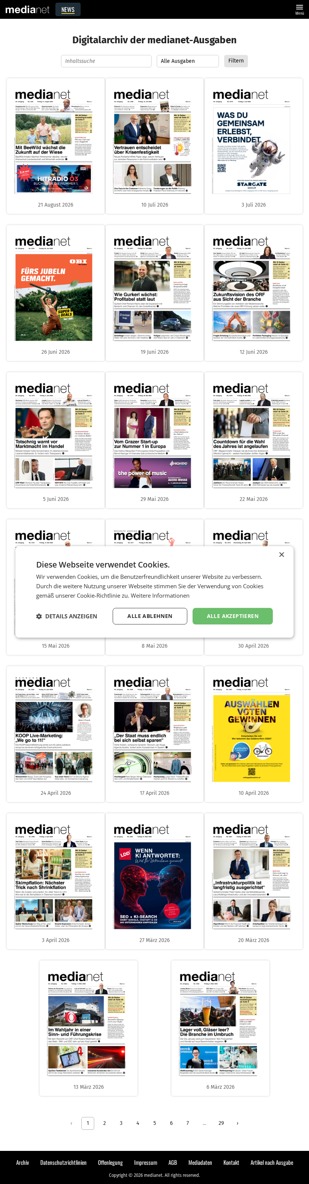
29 (221, 1123)
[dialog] (154, 592)
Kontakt (231, 1162)
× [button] (281, 555)
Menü (299, 9)
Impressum (145, 1162)
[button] (66, 616)
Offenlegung (110, 1162)
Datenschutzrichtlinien (63, 1162)
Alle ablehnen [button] (149, 615)
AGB (172, 1162)
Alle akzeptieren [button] (233, 615)
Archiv (22, 1162)
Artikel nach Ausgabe (272, 1162)
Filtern (236, 61)
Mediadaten (200, 1162)
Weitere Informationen (160, 595)
